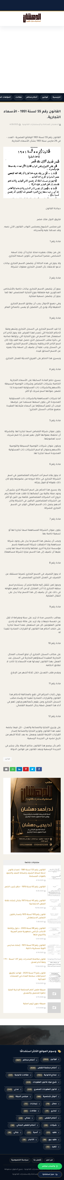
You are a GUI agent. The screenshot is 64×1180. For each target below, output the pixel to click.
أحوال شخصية (47, 1097)
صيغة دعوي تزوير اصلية (34, 1004)
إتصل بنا (37, 1160)
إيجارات (30, 1104)
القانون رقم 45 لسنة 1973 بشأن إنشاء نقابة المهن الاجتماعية (25, 902)
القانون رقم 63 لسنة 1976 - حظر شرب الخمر (25, 887)
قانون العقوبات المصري (42, 1090)
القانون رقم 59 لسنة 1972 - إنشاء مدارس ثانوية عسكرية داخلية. (26, 947)
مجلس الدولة (18, 1097)
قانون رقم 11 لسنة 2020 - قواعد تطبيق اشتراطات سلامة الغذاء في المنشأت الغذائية (27, 976)
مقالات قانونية (19, 1075)
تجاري (51, 1111)
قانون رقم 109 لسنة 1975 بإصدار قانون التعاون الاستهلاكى (28, 916)
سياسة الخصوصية (20, 1160)
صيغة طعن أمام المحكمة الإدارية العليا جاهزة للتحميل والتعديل (27, 991)
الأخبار (28, 1140)
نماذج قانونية (47, 1075)
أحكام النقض (48, 1118)
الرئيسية (57, 97)
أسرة (32, 1133)
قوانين (45, 97)
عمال (51, 1104)
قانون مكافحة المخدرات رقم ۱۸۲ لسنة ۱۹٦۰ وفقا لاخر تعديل (24, 961)
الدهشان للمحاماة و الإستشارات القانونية (40, 125)
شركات (50, 1125)
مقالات (18, 97)
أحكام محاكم (31, 97)
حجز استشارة (48, 1174)
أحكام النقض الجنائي (23, 1125)
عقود (52, 1133)
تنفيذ (51, 1147)
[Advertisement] (32, 59)
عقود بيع (50, 1140)
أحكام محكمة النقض (43, 1068)
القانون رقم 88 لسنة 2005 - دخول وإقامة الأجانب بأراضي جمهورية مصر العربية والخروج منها (27, 931)
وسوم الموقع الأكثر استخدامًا (38, 1051)
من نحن (49, 1160)
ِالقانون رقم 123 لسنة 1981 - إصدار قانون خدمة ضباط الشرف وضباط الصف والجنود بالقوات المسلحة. (26, 873)
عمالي (24, 1118)
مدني (13, 1090)
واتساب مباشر (48, 1166)
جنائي (13, 1133)
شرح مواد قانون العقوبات (41, 1082)
